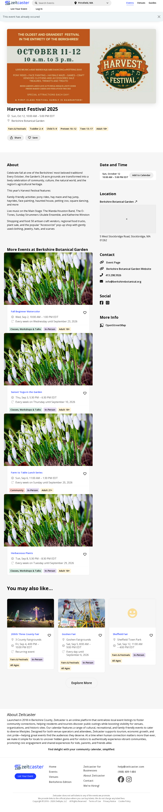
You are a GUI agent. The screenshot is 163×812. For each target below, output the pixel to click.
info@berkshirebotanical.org (123, 281)
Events (130, 2)
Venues (141, 2)
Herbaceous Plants (22, 553)
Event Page (113, 262)
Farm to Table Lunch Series (27, 472)
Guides (152, 2)
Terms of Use (95, 801)
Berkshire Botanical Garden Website (128, 269)
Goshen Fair (69, 634)
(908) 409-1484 (127, 771)
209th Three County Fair (25, 634)
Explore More (81, 683)
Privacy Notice (109, 801)
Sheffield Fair (120, 634)
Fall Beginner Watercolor (25, 311)
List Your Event (19, 8)
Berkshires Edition (60, 782)
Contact (88, 780)
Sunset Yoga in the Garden (26, 392)
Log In (39, 8)
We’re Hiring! (91, 785)
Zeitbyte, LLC (61, 801)
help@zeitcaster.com (131, 766)
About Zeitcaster (94, 775)
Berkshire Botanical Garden (27, 121)
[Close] (159, 16)
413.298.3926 (113, 275)
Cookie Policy (124, 801)
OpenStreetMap (116, 325)
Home (52, 766)
